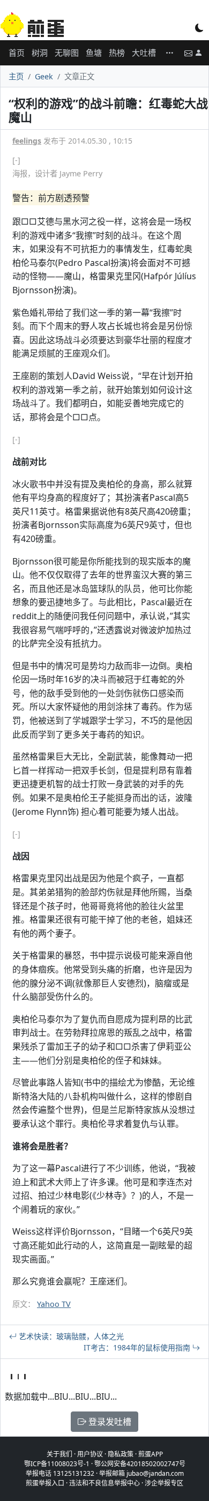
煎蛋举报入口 (45, 1483)
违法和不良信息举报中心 (104, 1483)
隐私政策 (120, 1454)
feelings (26, 141)
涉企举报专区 (164, 1483)
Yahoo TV (54, 1304)
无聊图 (67, 52)
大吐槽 (144, 52)
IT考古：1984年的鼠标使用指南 (138, 1347)
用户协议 (90, 1454)
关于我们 (59, 1454)
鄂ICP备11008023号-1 (56, 1463)
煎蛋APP (150, 1454)
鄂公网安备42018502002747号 (139, 1463)
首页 (17, 52)
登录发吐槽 (108, 1422)
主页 (16, 76)
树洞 (40, 52)
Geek (44, 76)
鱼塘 (94, 52)
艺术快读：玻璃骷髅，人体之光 (70, 1336)
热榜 (117, 52)
